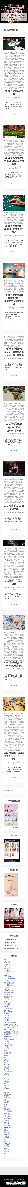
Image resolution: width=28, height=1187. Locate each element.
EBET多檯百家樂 (19, 140)
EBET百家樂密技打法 (15, 65)
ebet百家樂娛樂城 (11, 495)
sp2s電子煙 (7, 964)
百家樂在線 (20, 658)
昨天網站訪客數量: (9, 942)
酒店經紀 (6, 1001)
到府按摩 (6, 1148)
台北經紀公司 (7, 1143)
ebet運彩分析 (16, 750)
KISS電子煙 (7, 966)
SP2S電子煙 (7, 970)
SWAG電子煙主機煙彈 (10, 1022)
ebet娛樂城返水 (8, 414)
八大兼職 (6, 999)
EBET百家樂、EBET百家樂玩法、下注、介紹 (14, 755)
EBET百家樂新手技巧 (18, 498)
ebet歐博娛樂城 (11, 645)
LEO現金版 (14, 658)
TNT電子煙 (7, 1015)
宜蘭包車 (6, 1101)
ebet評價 (12, 657)
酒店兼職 (6, 998)
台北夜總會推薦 (8, 1118)
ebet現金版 (20, 58)
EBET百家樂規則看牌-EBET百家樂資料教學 (14, 160)
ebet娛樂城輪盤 (17, 146)
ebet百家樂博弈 (19, 730)
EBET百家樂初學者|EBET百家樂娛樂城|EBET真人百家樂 (14, 352)
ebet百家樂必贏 (15, 67)
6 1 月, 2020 (8, 307)
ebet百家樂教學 (8, 738)
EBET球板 (6, 493)
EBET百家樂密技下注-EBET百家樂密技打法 (14, 228)
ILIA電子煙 (7, 963)
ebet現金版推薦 (8, 59)
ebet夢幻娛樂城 (8, 141)
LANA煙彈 (7, 994)
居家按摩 (6, 1146)
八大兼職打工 (7, 961)
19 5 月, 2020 (8, 235)
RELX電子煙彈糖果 (9, 984)
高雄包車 (6, 1099)
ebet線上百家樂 (8, 577)
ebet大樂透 (15, 141)
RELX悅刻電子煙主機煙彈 (11, 1026)
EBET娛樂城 (9, 52)
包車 (5, 1057)
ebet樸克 (15, 419)
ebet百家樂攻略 (10, 565)
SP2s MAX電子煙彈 (9, 978)
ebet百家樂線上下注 (16, 573)
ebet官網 (14, 58)
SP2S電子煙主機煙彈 (9, 1027)
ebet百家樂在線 (17, 732)
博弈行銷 (6, 1108)
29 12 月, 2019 (8, 587)
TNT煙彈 (6, 1017)
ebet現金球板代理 (19, 491)
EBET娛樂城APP (17, 52)
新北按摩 (6, 1145)
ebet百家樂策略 (17, 738)
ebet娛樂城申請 (16, 410)
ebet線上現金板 (15, 747)
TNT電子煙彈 (8, 1071)
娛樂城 (6, 1103)
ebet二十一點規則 (8, 635)
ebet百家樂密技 (10, 496)
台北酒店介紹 (7, 1117)
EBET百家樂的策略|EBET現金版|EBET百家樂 (14, 427)
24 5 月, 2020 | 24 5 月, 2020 (12, 167)
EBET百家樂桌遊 (13, 73)
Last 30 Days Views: (9, 948)
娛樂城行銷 (7, 1110)
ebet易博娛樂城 (13, 151)
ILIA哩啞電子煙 (8, 1036)
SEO (5, 1076)
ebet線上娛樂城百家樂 (17, 576)
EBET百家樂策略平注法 (11, 79)
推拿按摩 (6, 1050)
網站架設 (6, 1010)
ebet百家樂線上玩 (19, 654)
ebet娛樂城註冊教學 (9, 413)
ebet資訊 (17, 657)
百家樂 (10, 88)
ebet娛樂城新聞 (19, 285)
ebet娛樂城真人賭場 (17, 411)
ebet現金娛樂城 (19, 645)
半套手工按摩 (7, 1127)
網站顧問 (6, 975)
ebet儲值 (6, 715)
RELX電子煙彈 (8, 996)
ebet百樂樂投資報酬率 (18, 84)
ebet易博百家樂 (11, 417)
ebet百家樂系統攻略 (16, 739)
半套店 (6, 1131)
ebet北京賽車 (9, 336)
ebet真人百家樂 (17, 85)
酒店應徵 (6, 1082)
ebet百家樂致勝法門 (9, 82)
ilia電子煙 (6, 973)
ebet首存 (8, 658)
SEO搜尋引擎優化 (9, 1008)
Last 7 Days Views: (9, 945)
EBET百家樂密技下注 (19, 220)
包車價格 (6, 1061)
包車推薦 (6, 1059)
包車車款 (6, 1064)
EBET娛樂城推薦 (11, 56)
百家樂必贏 (21, 660)
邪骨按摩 (6, 1120)
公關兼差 (6, 1083)
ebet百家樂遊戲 (17, 744)
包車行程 (6, 1066)
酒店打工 (6, 1139)
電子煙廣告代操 (8, 1012)
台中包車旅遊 (7, 1097)
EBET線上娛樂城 (17, 574)
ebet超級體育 (16, 749)
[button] (25, 2)
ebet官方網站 (7, 58)
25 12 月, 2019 (8, 668)
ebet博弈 (15, 336)
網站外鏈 (6, 1092)
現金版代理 (13, 87)
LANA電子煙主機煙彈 (10, 1024)
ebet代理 (11, 478)
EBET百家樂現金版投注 (10, 78)
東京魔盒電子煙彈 (9, 992)
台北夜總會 (7, 1113)
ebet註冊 (6, 657)
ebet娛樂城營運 (12, 216)
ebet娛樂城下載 (10, 143)
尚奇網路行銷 (7, 1054)
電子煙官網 (7, 1034)
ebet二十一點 (20, 632)
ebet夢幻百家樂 (17, 339)
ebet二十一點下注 (9, 634)
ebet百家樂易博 (14, 72)
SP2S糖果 (6, 1041)
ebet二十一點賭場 (18, 635)
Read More (14, 114)
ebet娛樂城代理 (14, 53)
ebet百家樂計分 (19, 82)
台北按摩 (6, 1129)
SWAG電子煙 (7, 1043)
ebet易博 (6, 151)
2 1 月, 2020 (8, 358)
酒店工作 (6, 1124)
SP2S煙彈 (6, 989)
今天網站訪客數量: (9, 940)
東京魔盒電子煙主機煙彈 (11, 1033)
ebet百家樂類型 (8, 84)
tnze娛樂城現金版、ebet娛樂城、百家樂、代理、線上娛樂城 (14, 9)
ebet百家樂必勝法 (12, 735)
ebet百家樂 (15, 59)
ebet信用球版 (17, 478)
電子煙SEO (7, 1013)
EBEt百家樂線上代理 (17, 81)
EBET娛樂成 (15, 642)
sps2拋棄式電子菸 (9, 982)
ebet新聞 (14, 288)
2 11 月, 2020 (8, 97)
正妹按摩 (6, 1132)
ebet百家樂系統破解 (16, 571)
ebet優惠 (14, 548)
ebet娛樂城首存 (19, 217)
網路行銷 (6, 1006)
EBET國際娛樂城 (10, 140)
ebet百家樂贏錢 (19, 655)
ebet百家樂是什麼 (18, 499)
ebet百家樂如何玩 (13, 64)
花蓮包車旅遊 (7, 1094)
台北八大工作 (7, 1003)
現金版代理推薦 (20, 87)
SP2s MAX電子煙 (8, 977)
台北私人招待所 (8, 1045)
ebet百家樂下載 (12, 729)
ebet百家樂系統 (14, 570)
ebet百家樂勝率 (15, 62)
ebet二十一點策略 (18, 634)
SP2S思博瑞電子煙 (9, 1040)
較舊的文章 (10, 790)
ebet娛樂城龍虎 (12, 149)
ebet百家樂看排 (8, 501)
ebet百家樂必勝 (10, 652)
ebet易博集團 (19, 417)
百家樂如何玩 (7, 660)
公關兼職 (6, 1085)
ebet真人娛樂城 (8, 85)
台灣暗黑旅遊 (7, 1052)
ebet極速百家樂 (10, 152)
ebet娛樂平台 (19, 56)
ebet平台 (6, 726)
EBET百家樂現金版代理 (18, 76)
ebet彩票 (9, 288)
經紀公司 (6, 1055)
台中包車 (6, 1104)
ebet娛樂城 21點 (9, 482)
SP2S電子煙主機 (8, 991)
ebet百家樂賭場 (19, 743)
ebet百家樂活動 (8, 568)
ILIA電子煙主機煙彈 (9, 1029)
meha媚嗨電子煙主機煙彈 (11, 1031)
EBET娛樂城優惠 (9, 144)
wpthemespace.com (16, 1184)
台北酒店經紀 (7, 1005)
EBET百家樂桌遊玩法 (15, 75)
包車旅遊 (6, 1068)
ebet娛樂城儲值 (12, 55)
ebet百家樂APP (14, 649)
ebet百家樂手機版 (16, 68)
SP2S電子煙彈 (8, 985)
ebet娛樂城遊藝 (14, 147)
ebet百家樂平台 (19, 496)
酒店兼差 (6, 1080)
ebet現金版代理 (14, 646)
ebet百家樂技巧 (14, 70)
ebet (7, 478)
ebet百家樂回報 (8, 732)
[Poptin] (24, 1183)
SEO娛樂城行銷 (8, 1111)
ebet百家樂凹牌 (14, 61)
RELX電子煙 (7, 968)
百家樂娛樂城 (16, 88)
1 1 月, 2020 (8, 512)
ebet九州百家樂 (12, 632)
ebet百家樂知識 (17, 501)
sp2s (5, 959)
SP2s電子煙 (7, 980)
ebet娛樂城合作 (12, 283)
